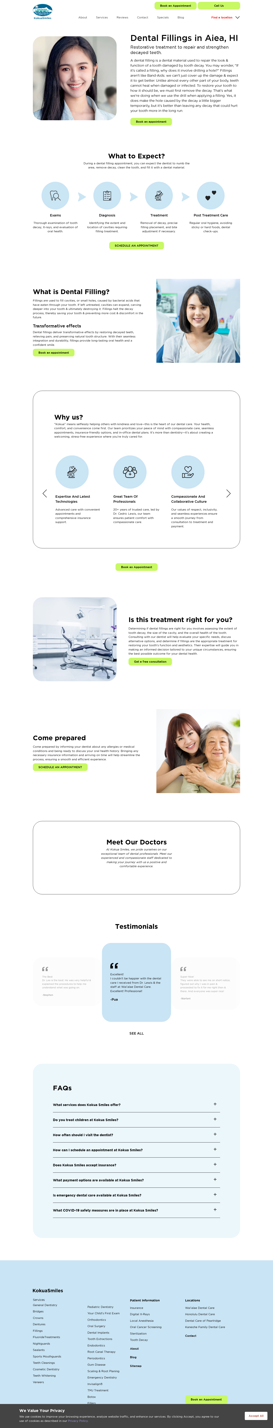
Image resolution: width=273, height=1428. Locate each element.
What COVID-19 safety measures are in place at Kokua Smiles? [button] (105, 1210)
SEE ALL (136, 1033)
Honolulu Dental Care (200, 1314)
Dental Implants (98, 1332)
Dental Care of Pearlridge (203, 1320)
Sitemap (136, 1366)
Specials (163, 17)
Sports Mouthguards (47, 1356)
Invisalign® (95, 1384)
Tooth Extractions (99, 1339)
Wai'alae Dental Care (199, 1307)
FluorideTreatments (46, 1337)
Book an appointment (151, 121)
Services (102, 17)
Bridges (38, 1311)
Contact (142, 17)
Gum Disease (96, 1364)
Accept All (256, 1415)
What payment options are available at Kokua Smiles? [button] (98, 1180)
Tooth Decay (139, 1339)
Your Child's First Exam (103, 1313)
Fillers (91, 1403)
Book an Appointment (175, 5)
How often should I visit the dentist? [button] (83, 1135)
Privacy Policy (78, 1420)
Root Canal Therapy (101, 1351)
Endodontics (96, 1345)
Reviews (122, 17)
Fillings (38, 1330)
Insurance (136, 1307)
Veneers (38, 1382)
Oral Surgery (96, 1326)
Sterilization (138, 1333)
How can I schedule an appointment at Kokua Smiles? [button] (98, 1150)
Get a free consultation (150, 661)
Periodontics (96, 1358)
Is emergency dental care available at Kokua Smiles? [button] (97, 1195)
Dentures (39, 1324)
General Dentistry (45, 1305)
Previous (44, 493)
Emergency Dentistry (102, 1377)
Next (228, 493)
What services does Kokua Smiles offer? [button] (87, 1105)
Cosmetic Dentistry (46, 1369)
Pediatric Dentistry (100, 1307)
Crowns (38, 1317)
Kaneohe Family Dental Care (205, 1327)
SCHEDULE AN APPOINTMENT (136, 245)
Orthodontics (96, 1319)
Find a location (221, 17)
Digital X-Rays (140, 1314)
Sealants (39, 1350)
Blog (181, 17)
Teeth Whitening (44, 1375)
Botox (91, 1396)
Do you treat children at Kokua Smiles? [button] (85, 1120)
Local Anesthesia (142, 1320)
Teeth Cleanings (44, 1362)
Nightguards (41, 1343)
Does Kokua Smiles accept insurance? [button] (84, 1165)
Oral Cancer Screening (146, 1327)
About (82, 17)
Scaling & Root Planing (103, 1371)
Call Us (219, 5)
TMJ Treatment (97, 1390)
